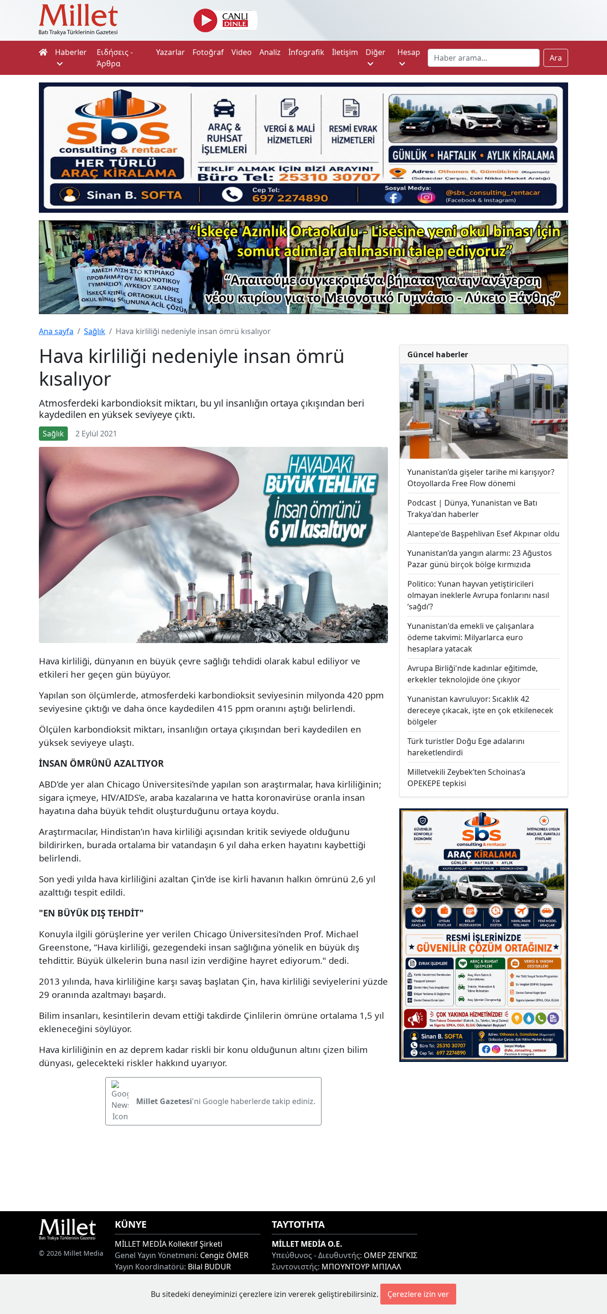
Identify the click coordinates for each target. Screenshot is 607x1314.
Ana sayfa (56, 331)
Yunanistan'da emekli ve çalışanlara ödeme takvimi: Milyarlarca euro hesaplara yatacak (470, 637)
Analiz (270, 52)
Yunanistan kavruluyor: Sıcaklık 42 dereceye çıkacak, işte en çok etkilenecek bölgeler (480, 710)
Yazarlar (170, 52)
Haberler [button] (71, 52)
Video (241, 52)
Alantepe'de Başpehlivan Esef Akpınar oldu (483, 533)
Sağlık (94, 331)
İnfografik (306, 52)
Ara (556, 58)
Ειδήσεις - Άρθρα (115, 58)
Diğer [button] (376, 52)
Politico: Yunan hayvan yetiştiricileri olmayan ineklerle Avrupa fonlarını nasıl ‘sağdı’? (478, 595)
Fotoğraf (208, 52)
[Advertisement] (483, 1136)
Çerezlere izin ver (418, 1294)
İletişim (345, 52)
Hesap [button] (408, 52)
